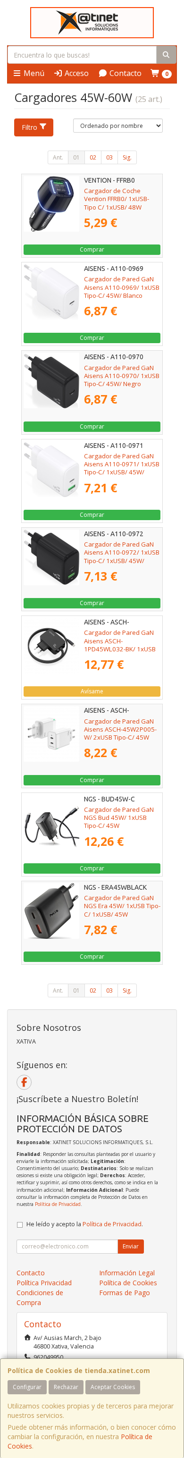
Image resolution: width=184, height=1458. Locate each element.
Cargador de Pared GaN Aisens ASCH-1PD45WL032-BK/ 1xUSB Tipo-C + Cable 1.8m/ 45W (121, 644)
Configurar (27, 1387)
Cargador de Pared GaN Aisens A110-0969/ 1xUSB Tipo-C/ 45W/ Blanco (121, 287)
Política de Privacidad (58, 1204)
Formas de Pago (124, 1292)
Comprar (92, 249)
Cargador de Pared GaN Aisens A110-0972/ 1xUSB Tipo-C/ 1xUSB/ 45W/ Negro (121, 556)
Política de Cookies (128, 1282)
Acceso (76, 73)
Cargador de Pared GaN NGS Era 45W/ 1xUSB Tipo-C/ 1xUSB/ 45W (122, 906)
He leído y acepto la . (84, 1224)
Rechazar (66, 1387)
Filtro (29, 127)
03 (109, 157)
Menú (33, 73)
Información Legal (127, 1272)
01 (76, 157)
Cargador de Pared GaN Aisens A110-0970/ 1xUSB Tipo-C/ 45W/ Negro (121, 375)
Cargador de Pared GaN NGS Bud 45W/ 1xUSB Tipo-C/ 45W (119, 817)
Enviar (131, 1246)
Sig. (127, 157)
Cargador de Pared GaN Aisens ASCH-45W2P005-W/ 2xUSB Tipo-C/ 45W (120, 729)
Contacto (125, 73)
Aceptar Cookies (113, 1387)
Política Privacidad (44, 1282)
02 (93, 157)
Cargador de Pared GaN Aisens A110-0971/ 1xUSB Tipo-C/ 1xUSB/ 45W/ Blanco (121, 468)
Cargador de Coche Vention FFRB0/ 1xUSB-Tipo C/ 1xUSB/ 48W (116, 198)
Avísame (92, 691)
